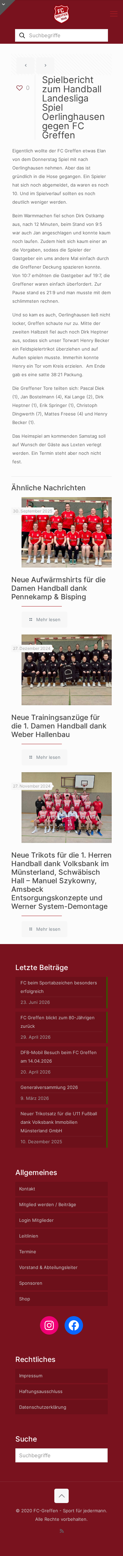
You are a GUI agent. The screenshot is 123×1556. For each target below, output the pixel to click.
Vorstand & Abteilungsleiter (48, 1267)
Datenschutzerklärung (42, 1407)
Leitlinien (28, 1236)
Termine (27, 1251)
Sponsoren (30, 1283)
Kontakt (27, 1188)
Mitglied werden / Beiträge (47, 1204)
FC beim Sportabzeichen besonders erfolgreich (58, 987)
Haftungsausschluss (41, 1391)
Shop (24, 1298)
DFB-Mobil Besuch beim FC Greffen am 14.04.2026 (58, 1057)
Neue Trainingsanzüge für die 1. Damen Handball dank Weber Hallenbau (59, 726)
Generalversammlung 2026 (49, 1087)
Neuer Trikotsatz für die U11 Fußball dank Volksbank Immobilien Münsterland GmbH (58, 1122)
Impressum (30, 1375)
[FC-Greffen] (61, 13)
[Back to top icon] (61, 1496)
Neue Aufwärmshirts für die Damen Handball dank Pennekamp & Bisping (58, 588)
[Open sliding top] (7, 7)
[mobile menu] (114, 13)
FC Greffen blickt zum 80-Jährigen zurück (57, 1022)
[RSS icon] (61, 1531)
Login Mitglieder (36, 1220)
